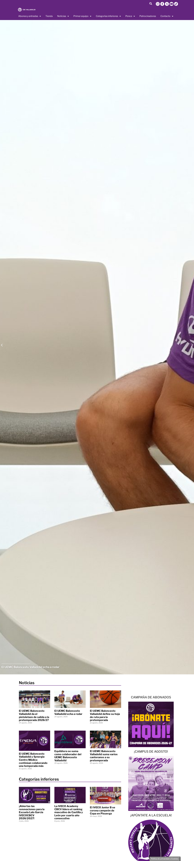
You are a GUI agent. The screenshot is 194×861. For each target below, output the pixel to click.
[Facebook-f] (162, 4)
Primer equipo (80, 16)
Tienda (49, 16)
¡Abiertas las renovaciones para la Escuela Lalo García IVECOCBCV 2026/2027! (31, 812)
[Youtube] (171, 4)
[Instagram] (158, 4)
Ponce (128, 16)
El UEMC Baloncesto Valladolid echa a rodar (68, 712)
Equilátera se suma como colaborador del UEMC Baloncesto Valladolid (67, 756)
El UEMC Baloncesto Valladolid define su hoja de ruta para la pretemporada (105, 715)
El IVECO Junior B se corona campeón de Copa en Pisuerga (102, 810)
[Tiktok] (176, 4)
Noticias (61, 16)
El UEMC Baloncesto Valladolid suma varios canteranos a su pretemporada (104, 756)
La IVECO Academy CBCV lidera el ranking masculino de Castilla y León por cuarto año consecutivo (68, 812)
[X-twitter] (167, 4)
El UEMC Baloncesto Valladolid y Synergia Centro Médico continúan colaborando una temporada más (33, 759)
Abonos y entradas (28, 16)
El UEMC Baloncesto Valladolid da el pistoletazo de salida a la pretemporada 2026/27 (34, 715)
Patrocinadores (147, 16)
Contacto (165, 16)
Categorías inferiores (107, 16)
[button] (150, 3)
